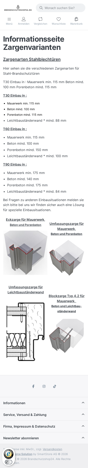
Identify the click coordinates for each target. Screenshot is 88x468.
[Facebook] (33, 386)
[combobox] (60, 7)
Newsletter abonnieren (21, 438)
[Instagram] (44, 386)
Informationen (14, 403)
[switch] (8, 462)
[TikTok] (54, 386)
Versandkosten (52, 449)
